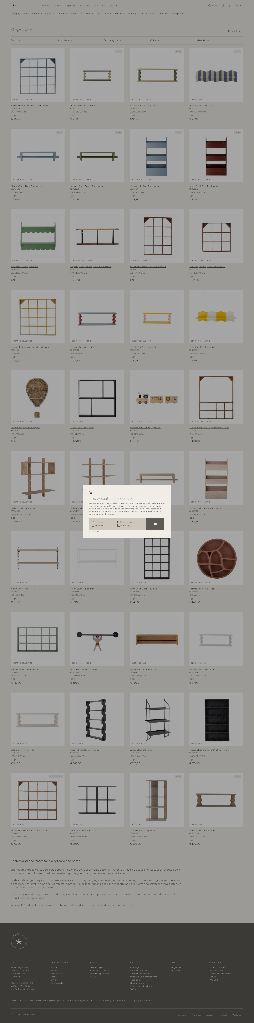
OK (155, 524)
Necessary (100, 522)
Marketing (125, 525)
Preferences (126, 522)
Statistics (99, 525)
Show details (94, 531)
